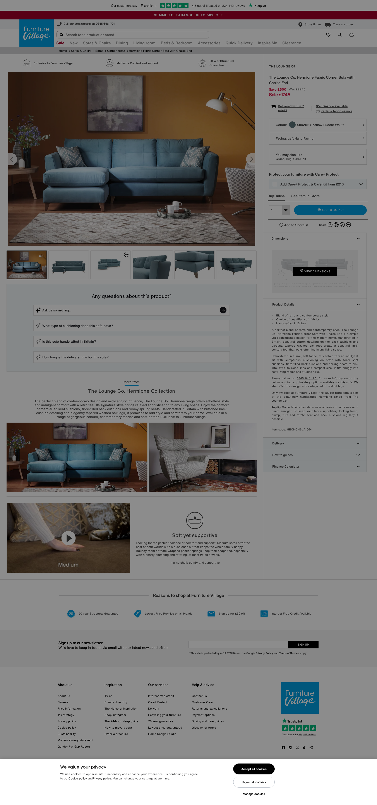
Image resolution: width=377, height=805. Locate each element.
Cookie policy (78, 778)
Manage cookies (254, 794)
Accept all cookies (253, 769)
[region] (188, 782)
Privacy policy (102, 778)
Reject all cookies (254, 782)
